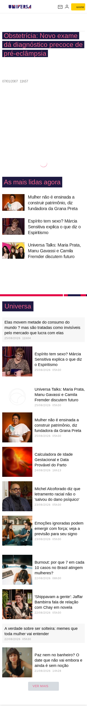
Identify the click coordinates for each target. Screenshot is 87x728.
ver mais (40, 686)
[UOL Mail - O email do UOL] (60, 7)
